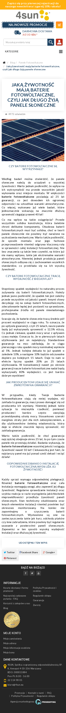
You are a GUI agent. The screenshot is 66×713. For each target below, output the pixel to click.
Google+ (50, 552)
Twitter (10, 552)
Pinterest (11, 558)
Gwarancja (38, 600)
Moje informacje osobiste (16, 647)
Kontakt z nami (36, 693)
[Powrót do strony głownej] (4, 63)
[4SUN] (33, 15)
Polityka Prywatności (22, 696)
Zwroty (37, 605)
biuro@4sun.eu (16, 684)
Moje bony (9, 652)
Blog (5, 608)
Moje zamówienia (12, 638)
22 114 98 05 (15, 680)
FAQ (49, 693)
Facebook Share (29, 552)
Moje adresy (10, 643)
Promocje (20, 693)
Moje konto (12, 633)
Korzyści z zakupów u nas (16, 603)
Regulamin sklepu (42, 595)
